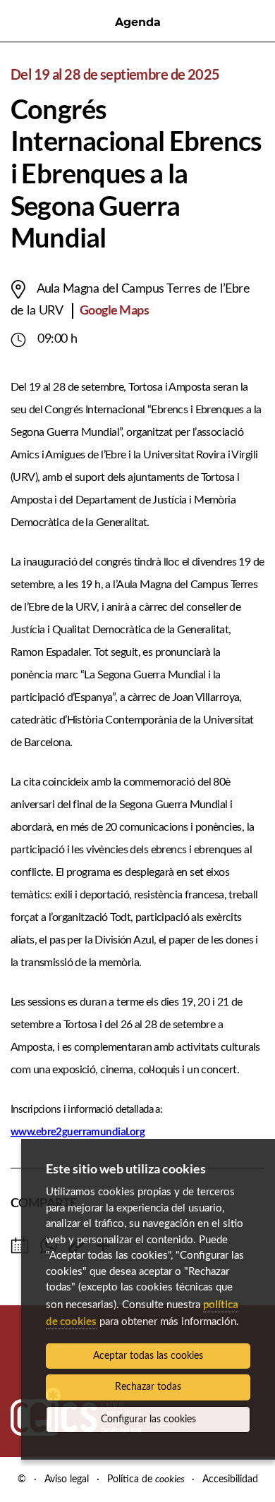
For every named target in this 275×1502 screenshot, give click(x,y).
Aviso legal (66, 1479)
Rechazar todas (148, 1387)
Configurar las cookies (148, 1419)
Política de (145, 1479)
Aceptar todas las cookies (148, 1356)
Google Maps (114, 309)
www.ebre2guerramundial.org (78, 1131)
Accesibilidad (230, 1479)
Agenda (138, 22)
